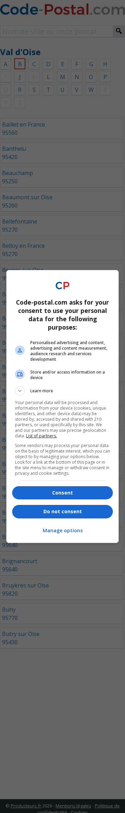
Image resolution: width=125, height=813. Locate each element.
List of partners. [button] (41, 436)
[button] (62, 391)
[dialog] (62, 406)
